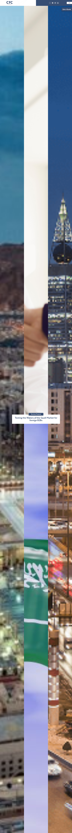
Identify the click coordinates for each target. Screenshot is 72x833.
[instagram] (53, 3)
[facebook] (50, 3)
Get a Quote (67, 9)
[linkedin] (58, 3)
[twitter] (55, 3)
